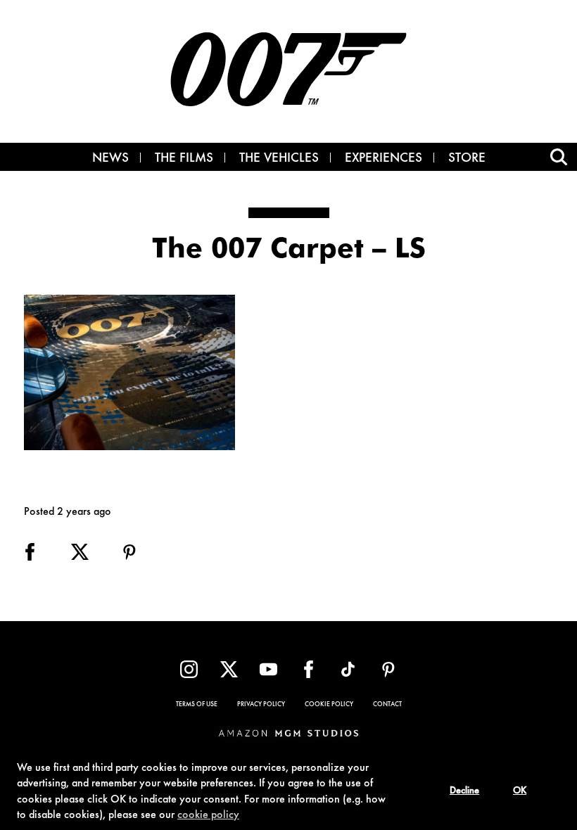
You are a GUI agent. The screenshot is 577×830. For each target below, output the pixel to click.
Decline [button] (464, 791)
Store (467, 159)
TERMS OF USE (196, 704)
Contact (387, 704)
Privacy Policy (261, 704)
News (110, 159)
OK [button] (519, 791)
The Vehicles (279, 159)
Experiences (383, 159)
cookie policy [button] (208, 815)
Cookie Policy (329, 704)
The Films (184, 159)
